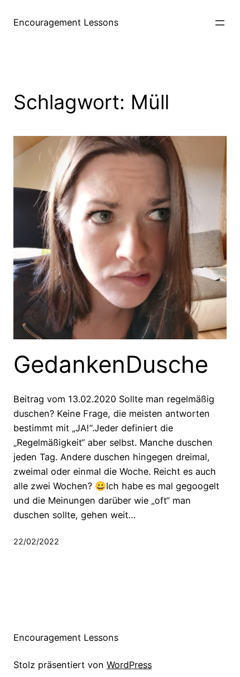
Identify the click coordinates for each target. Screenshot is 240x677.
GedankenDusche (110, 364)
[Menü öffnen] (220, 23)
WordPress (129, 664)
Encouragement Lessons (65, 22)
